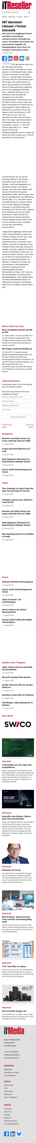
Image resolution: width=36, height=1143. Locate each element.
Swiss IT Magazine (11, 1097)
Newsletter (8, 1109)
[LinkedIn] (13, 1136)
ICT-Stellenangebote (11, 1124)
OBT (24, 210)
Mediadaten (8, 1069)
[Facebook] (7, 1136)
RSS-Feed (8, 1112)
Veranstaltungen (10, 1075)
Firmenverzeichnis (10, 1121)
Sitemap (7, 1115)
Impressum (8, 1094)
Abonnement (8, 1085)
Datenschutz (8, 1091)
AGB (6, 1088)
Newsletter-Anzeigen (11, 1072)
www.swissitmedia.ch (11, 1058)
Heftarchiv (7, 1118)
